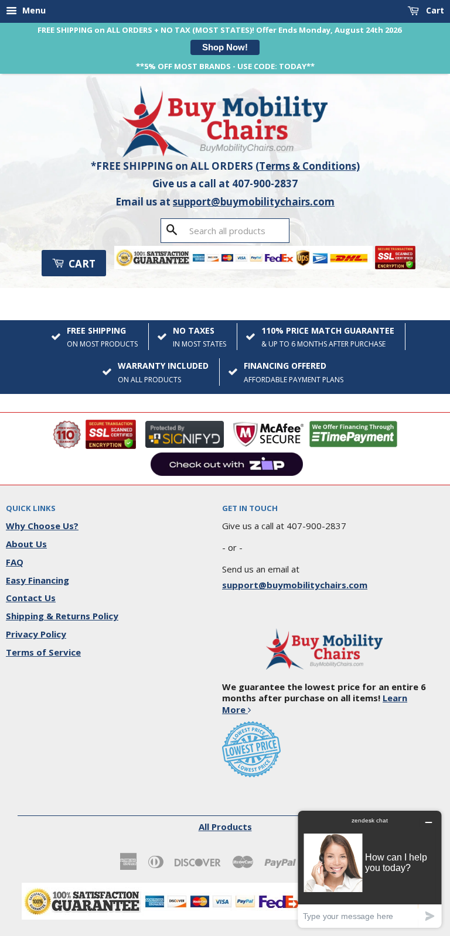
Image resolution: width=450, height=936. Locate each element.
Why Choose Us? (42, 526)
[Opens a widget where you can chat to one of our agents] (370, 869)
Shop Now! (225, 47)
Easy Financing (37, 580)
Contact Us (31, 598)
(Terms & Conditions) (307, 166)
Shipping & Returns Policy (62, 616)
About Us (26, 544)
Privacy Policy (36, 634)
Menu (33, 10)
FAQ (14, 562)
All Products (225, 826)
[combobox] (225, 231)
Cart (434, 10)
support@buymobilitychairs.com (254, 201)
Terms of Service (43, 652)
